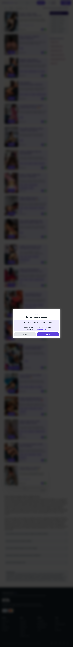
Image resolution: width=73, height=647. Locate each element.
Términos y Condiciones (39, 329)
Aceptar (48, 334)
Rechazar (25, 334)
